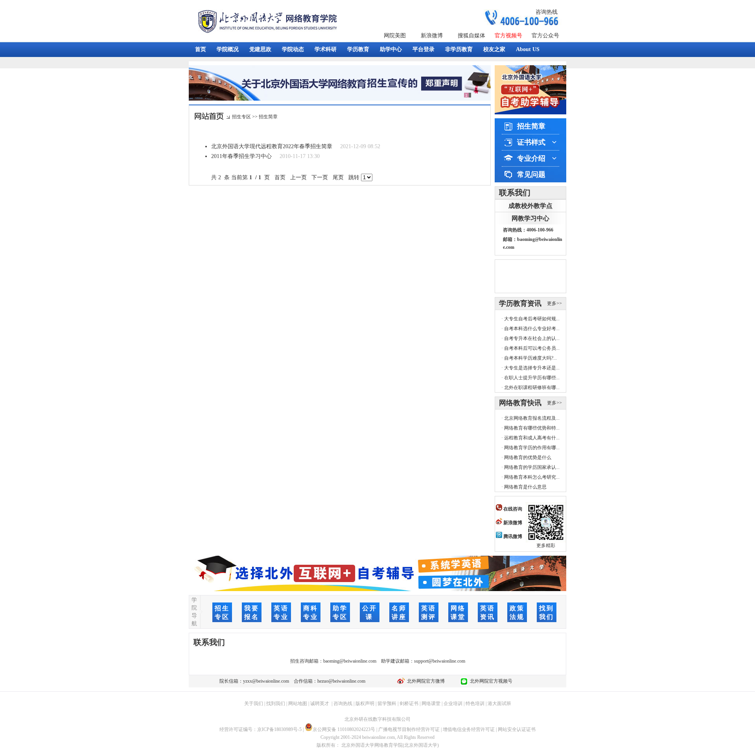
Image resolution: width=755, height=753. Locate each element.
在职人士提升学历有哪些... (532, 377)
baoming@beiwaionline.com (349, 661)
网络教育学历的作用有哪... (532, 447)
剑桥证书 (409, 703)
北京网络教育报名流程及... (532, 418)
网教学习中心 (530, 218)
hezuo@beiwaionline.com (341, 681)
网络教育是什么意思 (525, 487)
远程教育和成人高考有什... (532, 438)
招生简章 (268, 116)
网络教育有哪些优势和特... (532, 428)
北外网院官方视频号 (490, 681)
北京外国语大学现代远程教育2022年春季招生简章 (271, 146)
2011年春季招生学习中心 (241, 156)
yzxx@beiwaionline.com (266, 681)
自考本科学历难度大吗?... (530, 358)
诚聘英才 (319, 703)
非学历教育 (459, 49)
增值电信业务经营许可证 (469, 729)
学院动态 (293, 49)
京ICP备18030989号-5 (279, 729)
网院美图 (395, 36)
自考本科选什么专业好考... (532, 328)
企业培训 (453, 703)
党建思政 (260, 49)
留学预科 (387, 703)
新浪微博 (432, 36)
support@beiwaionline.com (439, 661)
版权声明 (364, 703)
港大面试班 (499, 703)
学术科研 (326, 49)
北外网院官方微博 (425, 681)
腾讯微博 (512, 536)
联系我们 (514, 192)
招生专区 (241, 116)
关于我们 (253, 703)
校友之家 (494, 49)
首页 (200, 49)
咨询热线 (547, 12)
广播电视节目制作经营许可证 (409, 729)
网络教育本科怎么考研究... (532, 477)
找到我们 (275, 703)
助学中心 (391, 49)
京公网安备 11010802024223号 (344, 729)
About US (528, 49)
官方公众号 (545, 36)
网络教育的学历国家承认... (532, 467)
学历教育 (358, 49)
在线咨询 (512, 509)
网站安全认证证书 (517, 729)
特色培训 (475, 703)
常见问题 (531, 174)
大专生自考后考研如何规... (532, 318)
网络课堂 (431, 703)
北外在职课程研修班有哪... (532, 387)
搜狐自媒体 (471, 36)
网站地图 (297, 703)
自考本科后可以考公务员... (532, 348)
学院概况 (228, 49)
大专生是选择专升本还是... (532, 368)
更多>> (554, 303)
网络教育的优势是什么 (527, 457)
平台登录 (423, 49)
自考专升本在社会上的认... (532, 338)
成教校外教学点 (530, 205)
